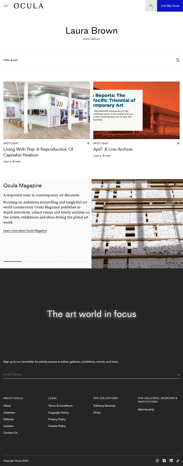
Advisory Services (104, 405)
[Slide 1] (15, 261)
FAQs (96, 412)
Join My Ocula (170, 5)
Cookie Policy (57, 426)
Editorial (8, 419)
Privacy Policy (57, 419)
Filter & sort (10, 60)
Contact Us (10, 432)
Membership (146, 409)
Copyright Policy (58, 412)
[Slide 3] (76, 261)
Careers (8, 426)
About (7, 405)
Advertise (9, 412)
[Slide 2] (46, 261)
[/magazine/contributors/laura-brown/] (27, 6)
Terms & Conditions (60, 405)
